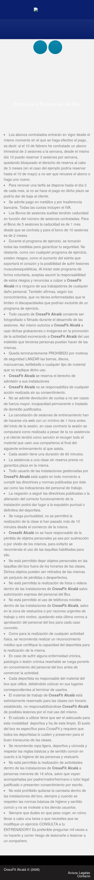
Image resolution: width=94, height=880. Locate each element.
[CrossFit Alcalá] (47, 9)
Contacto (83, 875)
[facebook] (40, 42)
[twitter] (55, 42)
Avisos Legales (79, 872)
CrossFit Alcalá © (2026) (22, 869)
